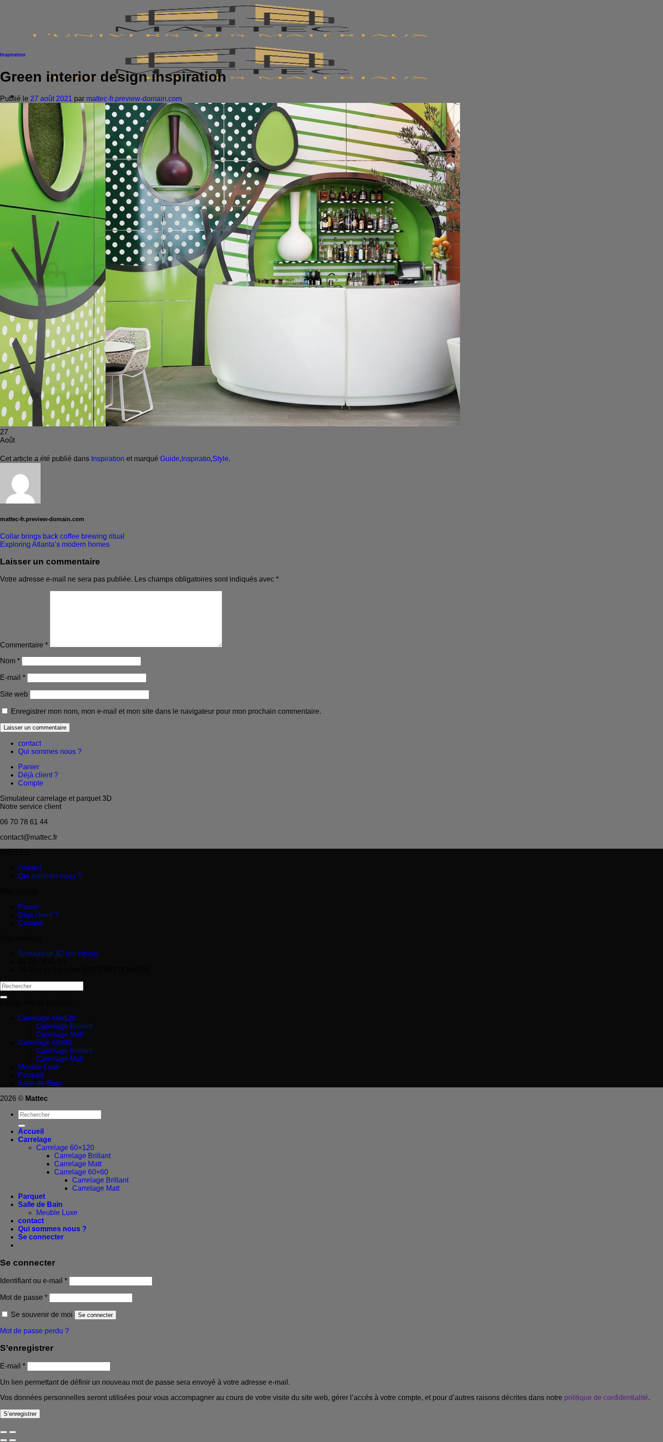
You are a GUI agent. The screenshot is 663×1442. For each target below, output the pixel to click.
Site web (14, 694)
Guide (170, 458)
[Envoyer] (3, 997)
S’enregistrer (20, 1413)
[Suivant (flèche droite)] (12, 1440)
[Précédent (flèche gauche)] (3, 1440)
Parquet (30, 1075)
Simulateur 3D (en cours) (58, 953)
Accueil (31, 1131)
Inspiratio (196, 458)
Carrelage (34, 1139)
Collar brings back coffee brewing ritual (62, 536)
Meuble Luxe (39, 1067)
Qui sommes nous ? (50, 751)
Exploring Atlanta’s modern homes (55, 544)
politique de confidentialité (606, 1397)
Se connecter (95, 1315)
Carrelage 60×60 (81, 1172)
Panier (28, 767)
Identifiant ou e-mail (33, 1281)
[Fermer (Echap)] (3, 1432)
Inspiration (13, 54)
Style (220, 458)
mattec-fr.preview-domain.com (134, 98)
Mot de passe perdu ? (34, 1331)
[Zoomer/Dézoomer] (12, 1432)
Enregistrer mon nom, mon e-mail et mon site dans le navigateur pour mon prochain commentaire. (166, 711)
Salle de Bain (39, 1083)
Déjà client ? (38, 775)
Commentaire (24, 645)
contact (29, 743)
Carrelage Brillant (64, 1026)
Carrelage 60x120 (47, 1018)
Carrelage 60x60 (45, 1042)
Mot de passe (23, 1297)
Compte (30, 783)
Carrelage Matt (59, 1034)
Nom (10, 661)
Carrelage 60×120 (65, 1147)
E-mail (12, 677)
